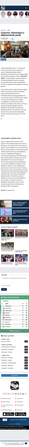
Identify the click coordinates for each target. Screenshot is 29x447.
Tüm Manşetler (20, 405)
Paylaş (4, 59)
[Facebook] (3, 394)
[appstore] (8, 414)
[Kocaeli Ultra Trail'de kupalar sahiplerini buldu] (21, 246)
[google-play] (21, 414)
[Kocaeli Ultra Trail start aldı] (21, 232)
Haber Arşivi (19, 410)
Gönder (4, 289)
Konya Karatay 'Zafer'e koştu (7, 250)
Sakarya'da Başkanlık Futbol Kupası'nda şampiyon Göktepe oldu (7, 238)
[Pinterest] (8, 394)
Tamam (24, 428)
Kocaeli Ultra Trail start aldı (21, 237)
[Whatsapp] (26, 394)
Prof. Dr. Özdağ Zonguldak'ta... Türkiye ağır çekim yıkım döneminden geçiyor (14, 443)
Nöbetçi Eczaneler (7, 398)
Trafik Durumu (20, 401)
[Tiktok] (18, 394)
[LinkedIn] (13, 394)
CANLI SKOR (14, 375)
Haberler (3, 30)
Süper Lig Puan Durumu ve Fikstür (7, 405)
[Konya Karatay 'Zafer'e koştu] (7, 246)
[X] (6, 394)
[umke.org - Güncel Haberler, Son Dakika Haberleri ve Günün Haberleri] (3, 8)
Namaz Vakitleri (6, 401)
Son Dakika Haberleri (7, 410)
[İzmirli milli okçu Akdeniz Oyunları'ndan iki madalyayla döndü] (21, 258)
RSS (5, 419)
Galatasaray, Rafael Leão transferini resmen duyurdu (7, 263)
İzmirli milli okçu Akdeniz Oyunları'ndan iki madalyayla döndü (21, 263)
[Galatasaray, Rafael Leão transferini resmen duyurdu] (7, 258)
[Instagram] (11, 394)
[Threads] (21, 394)
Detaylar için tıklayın (15, 330)
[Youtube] (16, 394)
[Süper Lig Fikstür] (27, 335)
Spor (8, 30)
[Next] (23, 394)
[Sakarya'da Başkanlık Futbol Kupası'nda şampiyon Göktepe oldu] (7, 232)
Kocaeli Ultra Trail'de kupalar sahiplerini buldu (21, 251)
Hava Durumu (20, 398)
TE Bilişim (18, 424)
